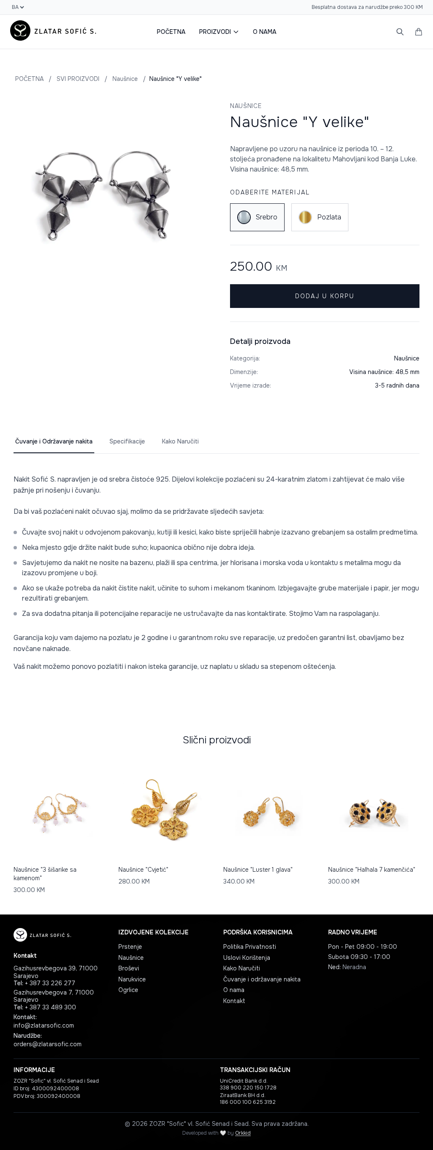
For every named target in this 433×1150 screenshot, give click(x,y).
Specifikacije (127, 441)
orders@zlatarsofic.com (48, 1044)
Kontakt (234, 1001)
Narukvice (132, 979)
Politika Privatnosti (249, 946)
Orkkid (243, 1133)
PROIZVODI (215, 32)
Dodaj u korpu (324, 296)
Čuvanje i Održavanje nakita (54, 441)
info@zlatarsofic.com (44, 1025)
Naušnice (125, 79)
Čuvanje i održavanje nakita (262, 979)
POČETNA (171, 32)
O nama (233, 990)
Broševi (128, 968)
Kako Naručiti (180, 441)
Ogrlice (128, 990)
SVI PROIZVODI (78, 79)
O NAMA (265, 32)
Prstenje (130, 946)
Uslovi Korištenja (246, 958)
